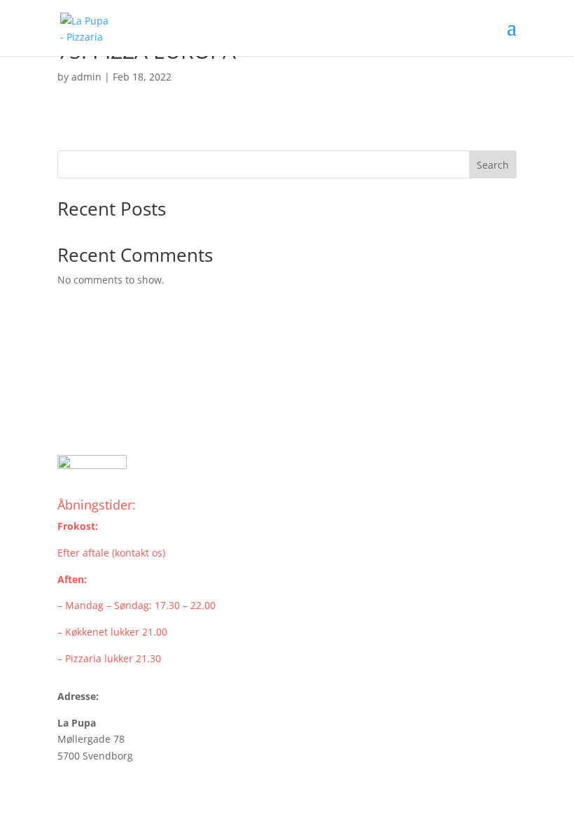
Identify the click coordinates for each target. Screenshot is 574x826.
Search (493, 165)
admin (86, 76)
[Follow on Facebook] (68, 417)
